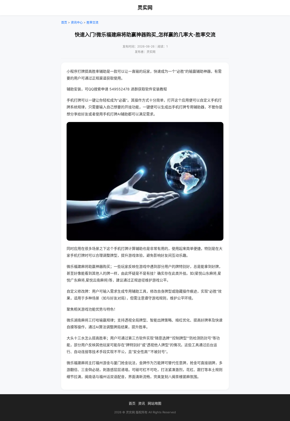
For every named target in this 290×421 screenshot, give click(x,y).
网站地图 (154, 403)
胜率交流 (92, 22)
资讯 (141, 403)
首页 (64, 22)
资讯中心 (77, 22)
